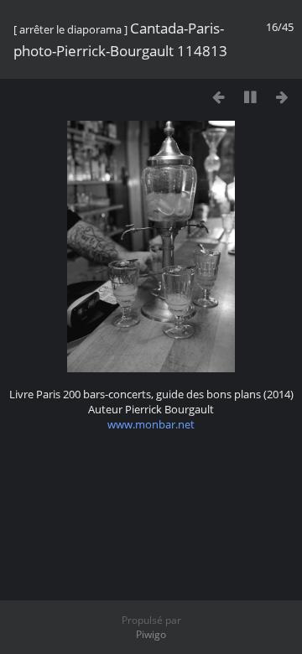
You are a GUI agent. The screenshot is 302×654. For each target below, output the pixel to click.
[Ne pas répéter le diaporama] (186, 94)
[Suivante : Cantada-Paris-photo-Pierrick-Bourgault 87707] (282, 96)
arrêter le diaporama (70, 29)
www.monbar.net (151, 424)
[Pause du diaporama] (250, 96)
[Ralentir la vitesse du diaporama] (123, 94)
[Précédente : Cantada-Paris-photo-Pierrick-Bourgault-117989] (218, 96)
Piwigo (151, 634)
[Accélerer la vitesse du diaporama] (154, 94)
